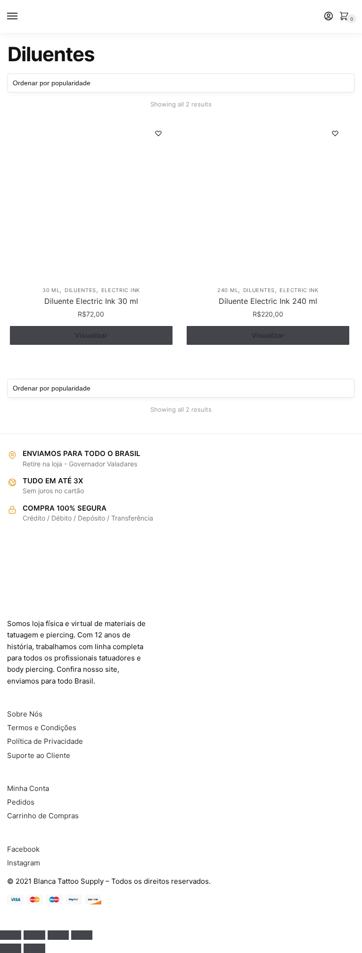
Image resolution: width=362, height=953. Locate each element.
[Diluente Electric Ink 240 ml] (268, 200)
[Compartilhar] (34, 935)
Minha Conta (28, 788)
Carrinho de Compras (43, 815)
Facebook (23, 849)
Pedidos (20, 802)
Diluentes (80, 290)
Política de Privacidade (45, 741)
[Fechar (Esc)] (10, 935)
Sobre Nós (24, 713)
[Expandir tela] (58, 935)
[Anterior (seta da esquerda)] (10, 948)
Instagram (23, 862)
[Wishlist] (158, 133)
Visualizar (91, 335)
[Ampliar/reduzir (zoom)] (81, 935)
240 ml (227, 290)
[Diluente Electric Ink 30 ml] (91, 200)
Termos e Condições (41, 727)
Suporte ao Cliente (38, 755)
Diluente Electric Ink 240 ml (268, 301)
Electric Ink (120, 290)
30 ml (51, 290)
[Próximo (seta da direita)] (34, 948)
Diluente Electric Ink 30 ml (91, 301)
